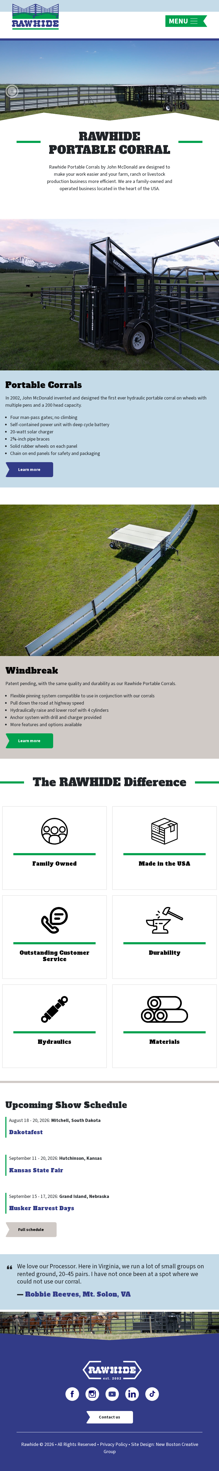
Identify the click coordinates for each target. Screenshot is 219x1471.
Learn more (29, 470)
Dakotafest (26, 1132)
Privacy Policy (113, 1444)
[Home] (37, 16)
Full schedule (31, 1230)
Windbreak (31, 670)
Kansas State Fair (36, 1170)
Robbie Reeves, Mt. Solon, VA (78, 1294)
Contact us (109, 1417)
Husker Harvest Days (41, 1208)
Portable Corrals (43, 385)
